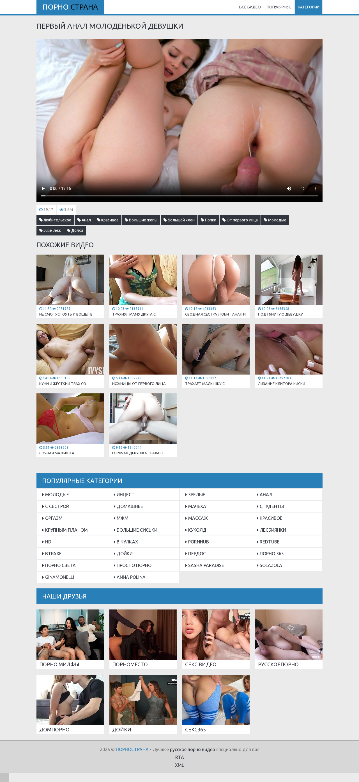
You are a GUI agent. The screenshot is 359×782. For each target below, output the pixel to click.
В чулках (127, 541)
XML (179, 765)
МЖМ (122, 518)
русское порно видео (192, 749)
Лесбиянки (272, 529)
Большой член (181, 220)
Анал (86, 220)
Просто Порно (133, 565)
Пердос (196, 553)
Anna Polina (131, 577)
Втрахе (53, 553)
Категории (308, 7)
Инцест (125, 494)
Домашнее (129, 506)
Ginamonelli (59, 577)
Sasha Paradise (205, 565)
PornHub (198, 541)
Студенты (271, 506)
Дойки (76, 230)
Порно (70, 7)
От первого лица (242, 220)
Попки (210, 220)
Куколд (196, 529)
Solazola (270, 565)
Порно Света (60, 565)
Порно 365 (271, 553)
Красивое (109, 220)
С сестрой (56, 506)
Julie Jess (52, 230)
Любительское (57, 220)
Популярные (279, 7)
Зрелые (196, 494)
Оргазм (53, 518)
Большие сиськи (136, 529)
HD (47, 541)
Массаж (197, 518)
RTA (179, 757)
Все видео (250, 7)
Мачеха (196, 506)
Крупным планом (66, 529)
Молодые (276, 220)
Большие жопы (142, 220)
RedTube (269, 541)
